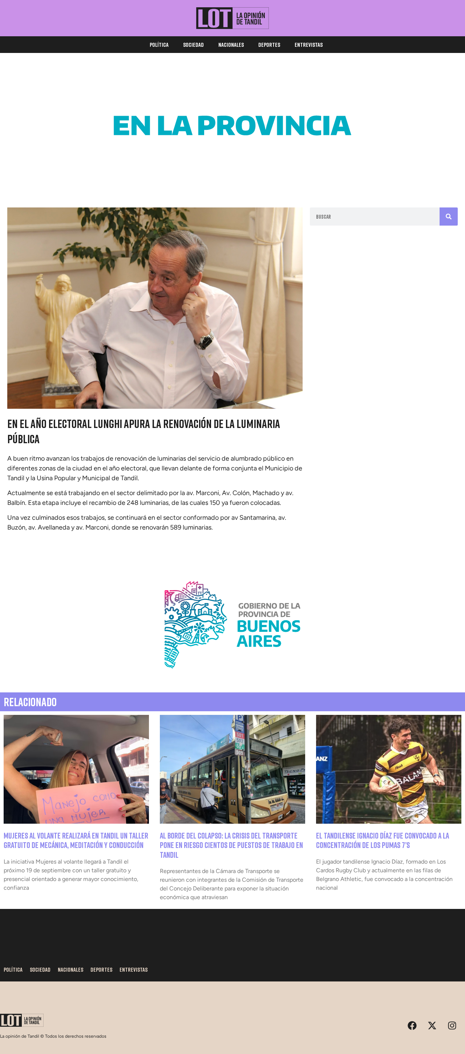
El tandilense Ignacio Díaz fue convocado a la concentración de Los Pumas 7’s (382, 840)
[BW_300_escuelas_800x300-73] (232, 177)
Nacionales (231, 44)
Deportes (269, 44)
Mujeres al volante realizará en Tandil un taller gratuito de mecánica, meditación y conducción (76, 840)
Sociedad (193, 44)
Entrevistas (309, 44)
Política (159, 44)
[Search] (449, 216)
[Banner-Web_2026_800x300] (232, 677)
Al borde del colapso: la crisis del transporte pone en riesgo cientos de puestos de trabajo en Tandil (231, 845)
